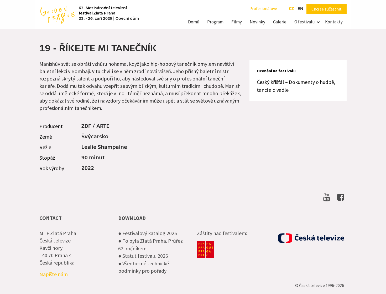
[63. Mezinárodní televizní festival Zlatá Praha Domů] (57, 14)
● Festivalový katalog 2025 (147, 233)
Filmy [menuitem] (236, 22)
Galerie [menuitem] (279, 22)
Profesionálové (263, 8)
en (300, 8)
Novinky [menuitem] (257, 22)
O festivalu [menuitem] (304, 22)
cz (291, 8)
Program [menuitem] (215, 22)
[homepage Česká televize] (311, 238)
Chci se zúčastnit (326, 9)
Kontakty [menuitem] (334, 22)
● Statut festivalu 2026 (143, 255)
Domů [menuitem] (193, 22)
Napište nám (53, 274)
